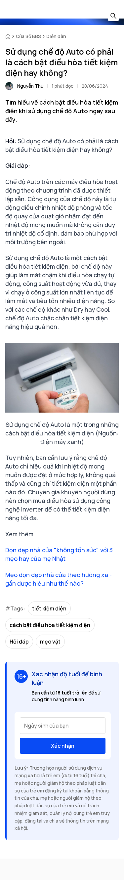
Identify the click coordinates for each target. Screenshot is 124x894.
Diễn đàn (56, 36)
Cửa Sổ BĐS (28, 36)
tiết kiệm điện (49, 608)
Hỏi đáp (19, 641)
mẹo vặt (50, 641)
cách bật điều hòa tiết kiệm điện (50, 625)
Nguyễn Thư (30, 86)
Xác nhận (62, 745)
